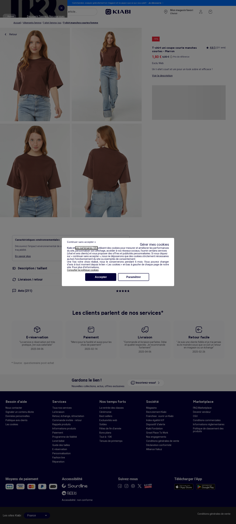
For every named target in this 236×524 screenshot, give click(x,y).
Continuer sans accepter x (81, 242)
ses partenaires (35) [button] (86, 248)
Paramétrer (133, 277)
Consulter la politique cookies (83, 270)
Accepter (101, 277)
